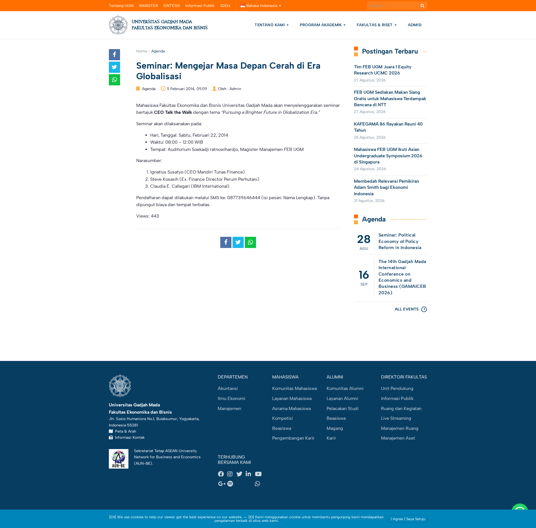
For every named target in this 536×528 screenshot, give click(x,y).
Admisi (415, 25)
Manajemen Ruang (399, 428)
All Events (406, 309)
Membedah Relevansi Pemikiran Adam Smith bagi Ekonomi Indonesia (386, 187)
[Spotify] (231, 484)
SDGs (225, 5)
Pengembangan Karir (293, 438)
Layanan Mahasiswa (292, 398)
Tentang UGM (121, 5)
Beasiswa (281, 428)
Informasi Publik (199, 5)
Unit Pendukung (397, 388)
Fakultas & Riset (375, 25)
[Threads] (240, 484)
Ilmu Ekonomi (231, 398)
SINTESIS (171, 5)
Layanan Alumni (342, 398)
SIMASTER (148, 5)
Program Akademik (321, 25)
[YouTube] (259, 474)
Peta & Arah (124, 431)
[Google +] (222, 484)
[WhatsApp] (259, 484)
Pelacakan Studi (342, 408)
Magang (335, 428)
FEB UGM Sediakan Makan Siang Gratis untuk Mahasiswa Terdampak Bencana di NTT (390, 98)
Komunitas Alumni (345, 388)
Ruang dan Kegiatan (401, 408)
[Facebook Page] (222, 474)
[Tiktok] (250, 484)
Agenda (158, 51)
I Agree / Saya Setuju (408, 519)
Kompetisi (282, 418)
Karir (331, 438)
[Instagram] (231, 474)
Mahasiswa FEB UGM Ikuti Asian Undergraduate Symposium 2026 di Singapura (388, 156)
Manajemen (229, 408)
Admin (235, 88)
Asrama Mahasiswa (291, 408)
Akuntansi (228, 388)
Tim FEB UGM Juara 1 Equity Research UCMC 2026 (382, 70)
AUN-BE (143, 463)
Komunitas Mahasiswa (294, 388)
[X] (240, 474)
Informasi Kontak (129, 437)
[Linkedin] (250, 474)
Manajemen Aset (398, 438)
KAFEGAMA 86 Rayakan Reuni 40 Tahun (388, 127)
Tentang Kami (269, 25)
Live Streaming (396, 418)
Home (141, 51)
